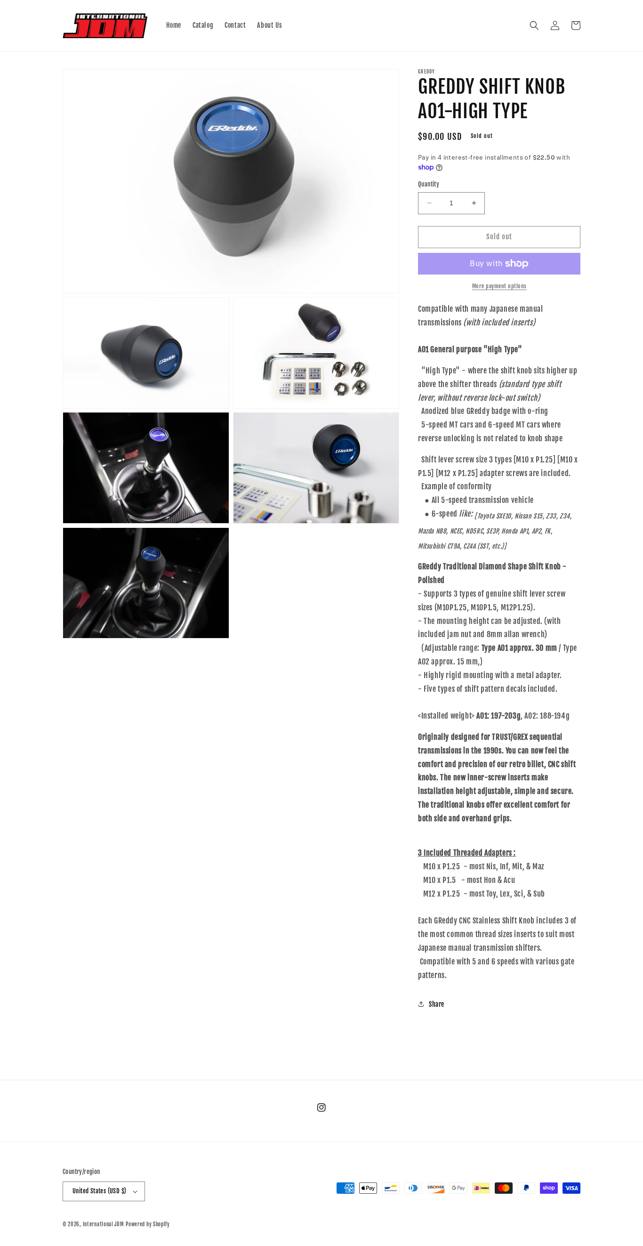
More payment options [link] (499, 286)
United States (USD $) (99, 1191)
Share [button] (436, 1004)
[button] (534, 25)
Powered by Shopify (148, 1224)
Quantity (428, 184)
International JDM (103, 1224)
